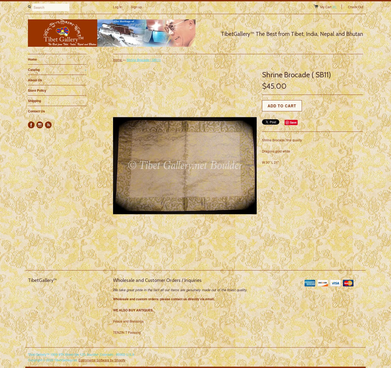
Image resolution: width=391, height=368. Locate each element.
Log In (117, 7)
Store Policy (37, 90)
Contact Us (36, 111)
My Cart (328, 7)
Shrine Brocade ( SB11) (144, 59)
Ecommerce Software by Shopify (101, 360)
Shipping (34, 100)
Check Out (355, 7)
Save (293, 122)
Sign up (136, 7)
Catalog (57, 69)
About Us (35, 80)
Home (32, 59)
